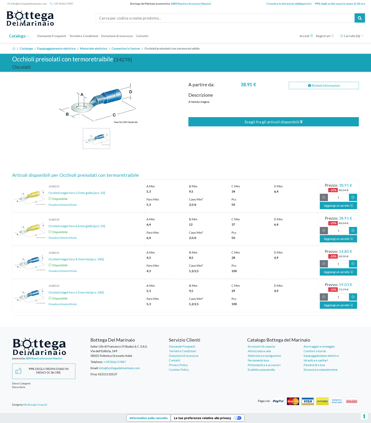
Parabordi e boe (314, 365)
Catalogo (17, 36)
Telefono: (96, 362)
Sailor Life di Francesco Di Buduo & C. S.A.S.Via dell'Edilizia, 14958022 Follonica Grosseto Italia (118, 350)
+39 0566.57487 (63, 3)
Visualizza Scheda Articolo (63, 204)
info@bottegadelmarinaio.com (28, 3)
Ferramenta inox (258, 360)
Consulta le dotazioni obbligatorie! (289, 3)
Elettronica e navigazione (264, 355)
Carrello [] (351, 36)
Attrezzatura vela (259, 351)
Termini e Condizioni (83, 36)
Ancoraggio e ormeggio (319, 346)
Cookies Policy (179, 369)
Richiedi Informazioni (325, 85)
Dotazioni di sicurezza (117, 36)
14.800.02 (54, 285)
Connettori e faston (125, 48)
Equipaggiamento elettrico (56, 48)
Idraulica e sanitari (316, 360)
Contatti (142, 36)
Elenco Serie (18, 387)
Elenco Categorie (21, 383)
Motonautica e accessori (264, 365)
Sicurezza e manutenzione (321, 369)
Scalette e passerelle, (261, 369)
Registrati (323, 36)
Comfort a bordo (315, 351)
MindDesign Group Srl (35, 404)
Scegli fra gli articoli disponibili (272, 121)
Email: (94, 368)
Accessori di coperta (261, 346)
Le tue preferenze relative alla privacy (202, 418)
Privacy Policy (178, 365)
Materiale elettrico (93, 48)
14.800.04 (54, 219)
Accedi (305, 36)
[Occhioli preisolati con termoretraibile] (96, 138)
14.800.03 (54, 186)
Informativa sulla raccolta (149, 418)
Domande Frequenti (51, 36)
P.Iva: (93, 374)
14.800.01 (54, 252)
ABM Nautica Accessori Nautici (191, 3)
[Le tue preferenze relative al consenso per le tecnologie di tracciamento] (364, 416)
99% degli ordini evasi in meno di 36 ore (340, 3)
